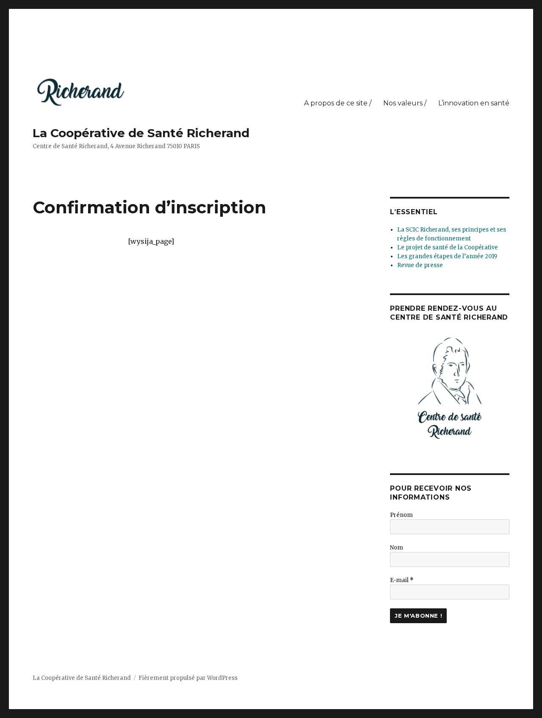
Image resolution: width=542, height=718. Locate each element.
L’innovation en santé (473, 103)
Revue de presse (420, 265)
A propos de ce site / (337, 103)
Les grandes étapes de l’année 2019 (447, 256)
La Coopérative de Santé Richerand (141, 133)
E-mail (402, 580)
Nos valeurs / (404, 103)
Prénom (401, 515)
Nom (396, 547)
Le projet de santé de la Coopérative (447, 247)
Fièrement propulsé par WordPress (188, 678)
